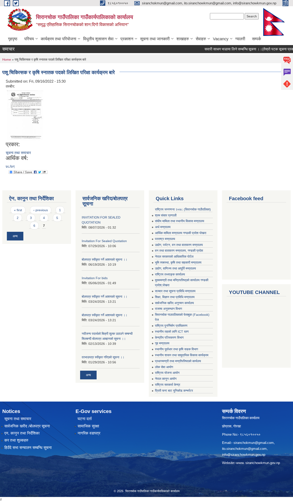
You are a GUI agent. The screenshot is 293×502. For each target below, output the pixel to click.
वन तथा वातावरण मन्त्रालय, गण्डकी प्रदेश (179, 250)
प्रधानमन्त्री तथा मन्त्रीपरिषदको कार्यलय (178, 361)
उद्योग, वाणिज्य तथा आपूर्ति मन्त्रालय (175, 268)
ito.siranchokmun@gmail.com (244, 449)
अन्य (15, 236)
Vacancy (220, 39)
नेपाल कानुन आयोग (165, 379)
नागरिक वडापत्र (89, 433)
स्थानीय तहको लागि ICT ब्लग (172, 331)
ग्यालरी (240, 39)
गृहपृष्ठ (12, 39)
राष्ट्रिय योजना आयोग (167, 373)
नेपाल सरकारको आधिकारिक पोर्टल (174, 256)
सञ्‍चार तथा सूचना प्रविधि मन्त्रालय (175, 291)
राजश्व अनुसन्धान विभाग (168, 308)
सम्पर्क (256, 39)
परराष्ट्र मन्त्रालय (165, 239)
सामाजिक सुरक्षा (88, 426)
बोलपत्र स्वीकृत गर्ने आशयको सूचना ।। (104, 259)
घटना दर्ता (85, 419)
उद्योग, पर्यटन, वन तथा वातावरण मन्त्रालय (179, 245)
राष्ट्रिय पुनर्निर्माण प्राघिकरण (171, 325)
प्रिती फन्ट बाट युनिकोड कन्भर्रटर (174, 390)
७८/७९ (10, 166)
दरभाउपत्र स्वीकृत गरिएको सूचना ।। (103, 357)
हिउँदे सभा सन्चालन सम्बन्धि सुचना (28, 447)
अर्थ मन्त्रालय (163, 227)
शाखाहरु (182, 39)
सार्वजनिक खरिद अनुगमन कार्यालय (174, 303)
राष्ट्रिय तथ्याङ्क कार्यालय (170, 274)
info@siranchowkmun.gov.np (243, 454)
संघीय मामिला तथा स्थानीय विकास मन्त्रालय (179, 221)
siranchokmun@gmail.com (253, 443)
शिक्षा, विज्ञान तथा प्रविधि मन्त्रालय (175, 297)
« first (18, 210)
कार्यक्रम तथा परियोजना (58, 39)
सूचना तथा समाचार (18, 153)
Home (6, 59)
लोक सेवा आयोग (164, 367)
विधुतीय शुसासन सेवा (98, 39)
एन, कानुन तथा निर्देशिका (22, 433)
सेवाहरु (201, 39)
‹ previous (40, 210)
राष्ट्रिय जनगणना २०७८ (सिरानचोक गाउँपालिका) (183, 209)
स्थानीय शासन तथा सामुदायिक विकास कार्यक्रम (181, 355)
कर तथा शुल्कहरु (16, 440)
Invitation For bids (95, 278)
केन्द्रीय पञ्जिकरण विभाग (169, 337)
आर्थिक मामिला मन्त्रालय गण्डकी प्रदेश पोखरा (180, 233)
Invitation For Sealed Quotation (104, 241)
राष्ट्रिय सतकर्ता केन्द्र (167, 384)
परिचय (29, 39)
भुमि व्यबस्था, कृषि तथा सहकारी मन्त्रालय (178, 262)
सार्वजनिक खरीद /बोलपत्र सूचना (27, 426)
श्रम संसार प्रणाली (165, 215)
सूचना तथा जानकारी (155, 39)
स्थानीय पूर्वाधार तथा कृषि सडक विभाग (176, 349)
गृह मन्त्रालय (162, 343)
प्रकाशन (126, 39)
